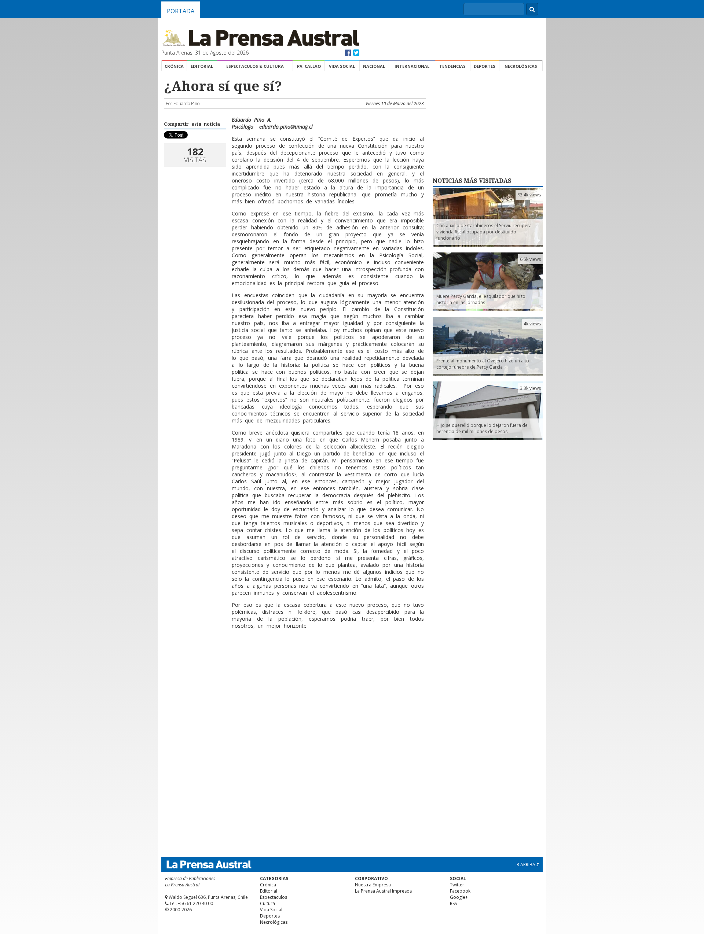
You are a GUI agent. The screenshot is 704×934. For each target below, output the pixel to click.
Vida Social (342, 66)
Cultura (267, 903)
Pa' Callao (309, 66)
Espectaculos (273, 897)
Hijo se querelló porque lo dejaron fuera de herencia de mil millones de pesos (482, 428)
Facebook (460, 891)
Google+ (459, 897)
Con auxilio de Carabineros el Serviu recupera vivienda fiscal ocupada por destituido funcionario (484, 231)
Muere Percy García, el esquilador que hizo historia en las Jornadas (480, 299)
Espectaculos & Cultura (255, 66)
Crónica (174, 66)
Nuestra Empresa (373, 885)
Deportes (484, 66)
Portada (180, 11)
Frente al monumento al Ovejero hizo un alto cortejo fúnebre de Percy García (482, 364)
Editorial (202, 66)
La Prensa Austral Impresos (383, 891)
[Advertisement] (293, 670)
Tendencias (452, 66)
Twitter (457, 885)
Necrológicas (521, 66)
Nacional (374, 66)
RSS (453, 903)
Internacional (412, 66)
